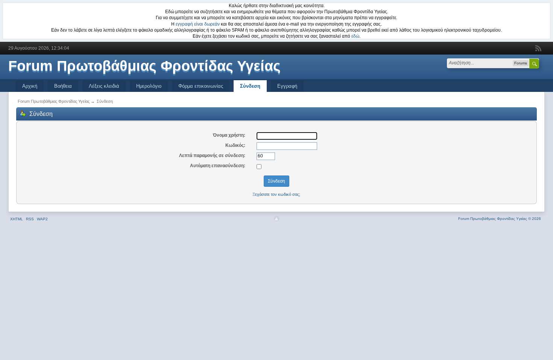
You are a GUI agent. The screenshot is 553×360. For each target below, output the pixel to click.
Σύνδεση (250, 86)
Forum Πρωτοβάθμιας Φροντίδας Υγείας (144, 66)
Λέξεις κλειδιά (104, 86)
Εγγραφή (287, 86)
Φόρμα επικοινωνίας (200, 86)
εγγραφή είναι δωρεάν (198, 24)
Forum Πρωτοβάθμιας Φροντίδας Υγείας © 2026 (499, 219)
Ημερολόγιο (148, 86)
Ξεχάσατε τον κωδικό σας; (276, 194)
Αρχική (29, 86)
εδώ (355, 36)
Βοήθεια (63, 86)
